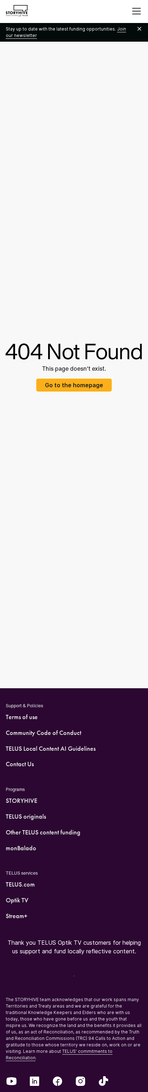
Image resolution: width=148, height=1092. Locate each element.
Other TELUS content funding (43, 832)
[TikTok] (103, 1081)
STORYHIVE (21, 800)
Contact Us (20, 764)
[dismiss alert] (139, 29)
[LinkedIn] (34, 1081)
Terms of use (22, 717)
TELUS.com (20, 884)
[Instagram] (80, 1081)
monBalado (21, 848)
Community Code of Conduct (43, 732)
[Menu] (136, 11)
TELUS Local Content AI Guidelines (51, 748)
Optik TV (17, 900)
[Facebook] (57, 1081)
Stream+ (16, 916)
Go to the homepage (74, 385)
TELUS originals (26, 816)
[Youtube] (11, 1081)
